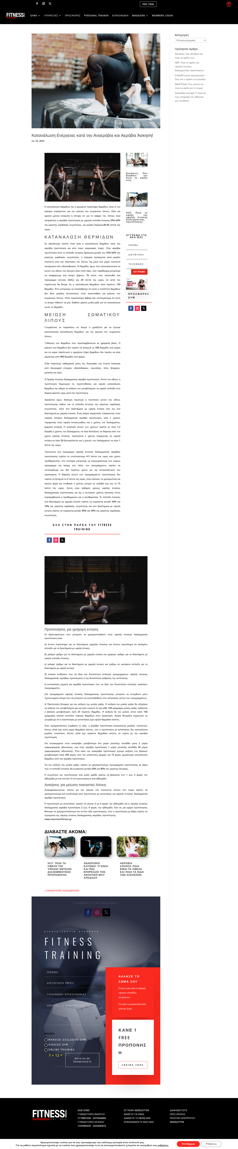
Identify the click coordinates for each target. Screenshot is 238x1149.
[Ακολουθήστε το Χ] (50, 3)
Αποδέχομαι (188, 1143)
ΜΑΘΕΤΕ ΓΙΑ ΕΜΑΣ (134, 1114)
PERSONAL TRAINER (96, 15)
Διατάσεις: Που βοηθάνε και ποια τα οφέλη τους (136, 176)
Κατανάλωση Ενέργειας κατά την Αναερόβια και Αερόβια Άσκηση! (92, 135)
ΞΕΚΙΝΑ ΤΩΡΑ (133, 1064)
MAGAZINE (138, 15)
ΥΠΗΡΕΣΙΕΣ (51, 15)
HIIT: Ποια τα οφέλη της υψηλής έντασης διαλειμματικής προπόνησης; (136, 217)
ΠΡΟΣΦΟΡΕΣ (73, 15)
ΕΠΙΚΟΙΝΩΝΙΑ (120, 15)
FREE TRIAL (148, 4)
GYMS (33, 15)
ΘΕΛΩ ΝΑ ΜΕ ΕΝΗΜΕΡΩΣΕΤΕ (82, 1060)
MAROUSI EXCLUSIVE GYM (67, 1040)
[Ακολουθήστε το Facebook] (37, 3)
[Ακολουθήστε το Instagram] (43, 3)
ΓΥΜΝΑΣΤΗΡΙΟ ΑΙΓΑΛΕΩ (91, 1121)
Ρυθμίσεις (211, 1143)
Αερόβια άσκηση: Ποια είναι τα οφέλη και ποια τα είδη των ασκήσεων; (132, 869)
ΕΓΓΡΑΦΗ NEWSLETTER (136, 1110)
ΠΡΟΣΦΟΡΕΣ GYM (138, 296)
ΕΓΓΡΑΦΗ (139, 271)
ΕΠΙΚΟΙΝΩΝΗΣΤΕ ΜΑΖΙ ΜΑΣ (139, 1121)
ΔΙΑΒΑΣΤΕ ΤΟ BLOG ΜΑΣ (137, 1118)
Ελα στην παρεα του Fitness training (82, 527)
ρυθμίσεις (163, 1145)
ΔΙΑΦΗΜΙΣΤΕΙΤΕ (178, 1110)
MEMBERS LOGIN (162, 15)
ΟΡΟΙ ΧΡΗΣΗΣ (177, 1114)
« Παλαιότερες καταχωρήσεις (62, 890)
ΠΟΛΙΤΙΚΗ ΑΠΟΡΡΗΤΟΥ (182, 1118)
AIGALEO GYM (58, 1044)
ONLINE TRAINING (61, 1049)
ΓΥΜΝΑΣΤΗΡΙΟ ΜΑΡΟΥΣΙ (91, 1114)
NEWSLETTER (177, 1121)
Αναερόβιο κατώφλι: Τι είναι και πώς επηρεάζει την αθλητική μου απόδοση (96, 870)
